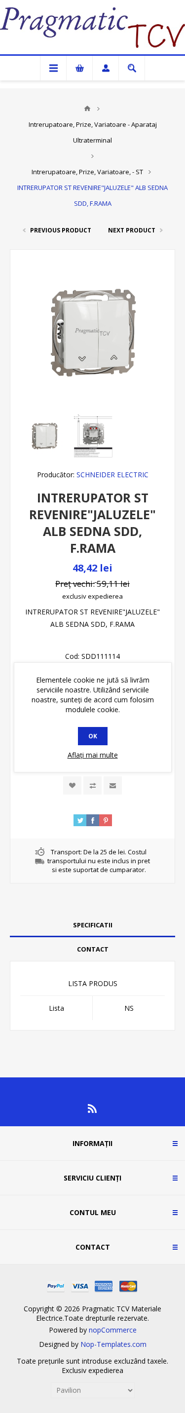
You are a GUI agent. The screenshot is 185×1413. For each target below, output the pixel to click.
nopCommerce (113, 1330)
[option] (44, 436)
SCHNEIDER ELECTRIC (112, 474)
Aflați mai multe (93, 755)
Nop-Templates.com (113, 1344)
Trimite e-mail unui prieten (113, 785)
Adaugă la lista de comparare (92, 785)
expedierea (105, 596)
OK (92, 736)
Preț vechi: (75, 583)
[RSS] (93, 1108)
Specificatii (92, 924)
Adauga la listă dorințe (72, 785)
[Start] (87, 108)
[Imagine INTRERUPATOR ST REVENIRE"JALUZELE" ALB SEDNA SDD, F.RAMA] (44, 436)
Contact (93, 949)
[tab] (92, 925)
